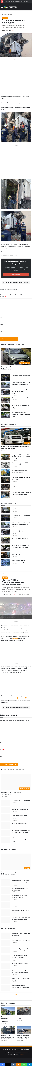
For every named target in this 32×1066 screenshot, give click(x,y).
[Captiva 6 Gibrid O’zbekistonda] (5, 377)
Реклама (21, 1054)
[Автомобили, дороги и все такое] (10, 7)
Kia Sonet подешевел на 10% (20, 398)
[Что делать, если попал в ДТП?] (24, 1011)
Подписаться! (16, 274)
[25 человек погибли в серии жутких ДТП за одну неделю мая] (24, 1030)
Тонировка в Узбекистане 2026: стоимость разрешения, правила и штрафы (21, 456)
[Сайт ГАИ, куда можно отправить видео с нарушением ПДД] (5, 494)
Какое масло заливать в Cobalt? (21, 485)
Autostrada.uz (24, 1052)
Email (2, 324)
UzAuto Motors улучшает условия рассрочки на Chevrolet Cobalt (21, 414)
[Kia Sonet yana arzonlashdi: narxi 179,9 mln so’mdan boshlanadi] (5, 407)
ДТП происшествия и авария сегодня (16, 282)
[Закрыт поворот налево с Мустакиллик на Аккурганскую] (5, 562)
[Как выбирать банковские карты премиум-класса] (5, 555)
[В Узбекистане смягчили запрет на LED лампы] (5, 480)
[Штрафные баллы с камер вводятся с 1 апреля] (5, 472)
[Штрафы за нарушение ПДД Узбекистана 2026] (5, 465)
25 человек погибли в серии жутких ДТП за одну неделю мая (23, 1037)
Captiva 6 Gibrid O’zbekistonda (21, 375)
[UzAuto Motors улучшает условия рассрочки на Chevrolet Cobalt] (5, 415)
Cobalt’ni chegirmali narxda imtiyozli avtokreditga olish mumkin (19, 391)
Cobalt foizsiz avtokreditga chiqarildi (12, 1)
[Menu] (2, 7)
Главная (5, 14)
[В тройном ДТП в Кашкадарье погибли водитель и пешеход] (8, 1030)
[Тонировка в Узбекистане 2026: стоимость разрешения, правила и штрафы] (5, 457)
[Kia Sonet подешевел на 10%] (5, 400)
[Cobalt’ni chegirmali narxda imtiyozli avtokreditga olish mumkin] (5, 392)
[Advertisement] (16, 77)
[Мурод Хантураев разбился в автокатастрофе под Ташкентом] (8, 1011)
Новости (10, 14)
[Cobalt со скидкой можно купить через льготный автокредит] (5, 385)
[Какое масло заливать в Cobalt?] (5, 487)
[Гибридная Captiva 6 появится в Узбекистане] (5, 510)
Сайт (1, 331)
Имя (1, 317)
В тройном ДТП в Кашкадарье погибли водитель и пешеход (7, 1037)
